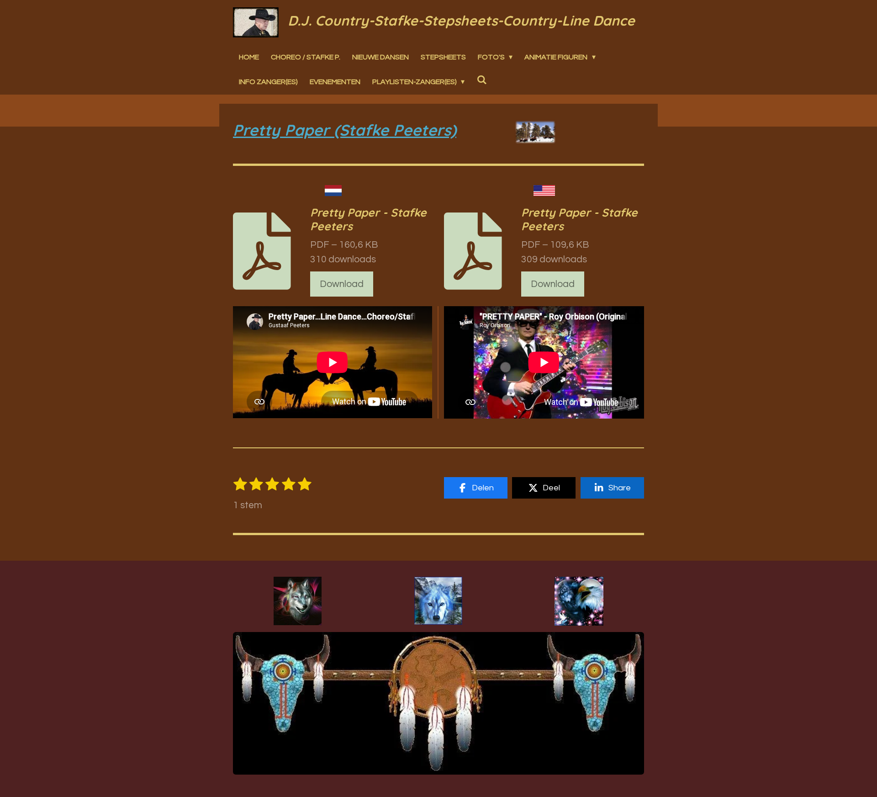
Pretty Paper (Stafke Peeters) (344, 130)
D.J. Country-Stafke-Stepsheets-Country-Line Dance (461, 20)
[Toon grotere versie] (298, 601)
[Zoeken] (481, 79)
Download (342, 284)
